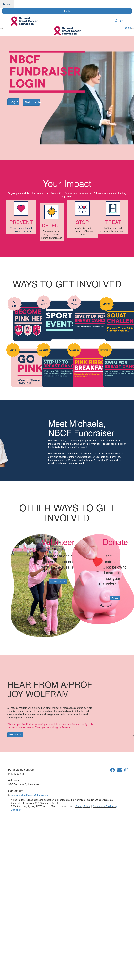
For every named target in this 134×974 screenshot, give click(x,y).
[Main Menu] (1, 28)
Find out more (15, 734)
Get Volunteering (57, 581)
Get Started (32, 102)
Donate (115, 598)
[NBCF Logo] (27, 758)
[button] (21, 217)
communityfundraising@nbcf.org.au (29, 794)
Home (8, 4)
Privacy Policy (82, 806)
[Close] (132, 28)
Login (67, 11)
